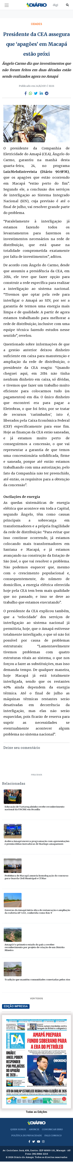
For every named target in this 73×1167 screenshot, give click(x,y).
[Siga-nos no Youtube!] (38, 1141)
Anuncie (34, 1129)
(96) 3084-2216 (40, 1153)
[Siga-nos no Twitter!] (34, 1141)
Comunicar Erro (52, 1129)
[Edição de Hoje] (36, 1061)
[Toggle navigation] (6, 5)
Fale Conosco (53, 1135)
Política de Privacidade (26, 1135)
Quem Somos (18, 1129)
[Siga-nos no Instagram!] (43, 1141)
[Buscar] (67, 5)
